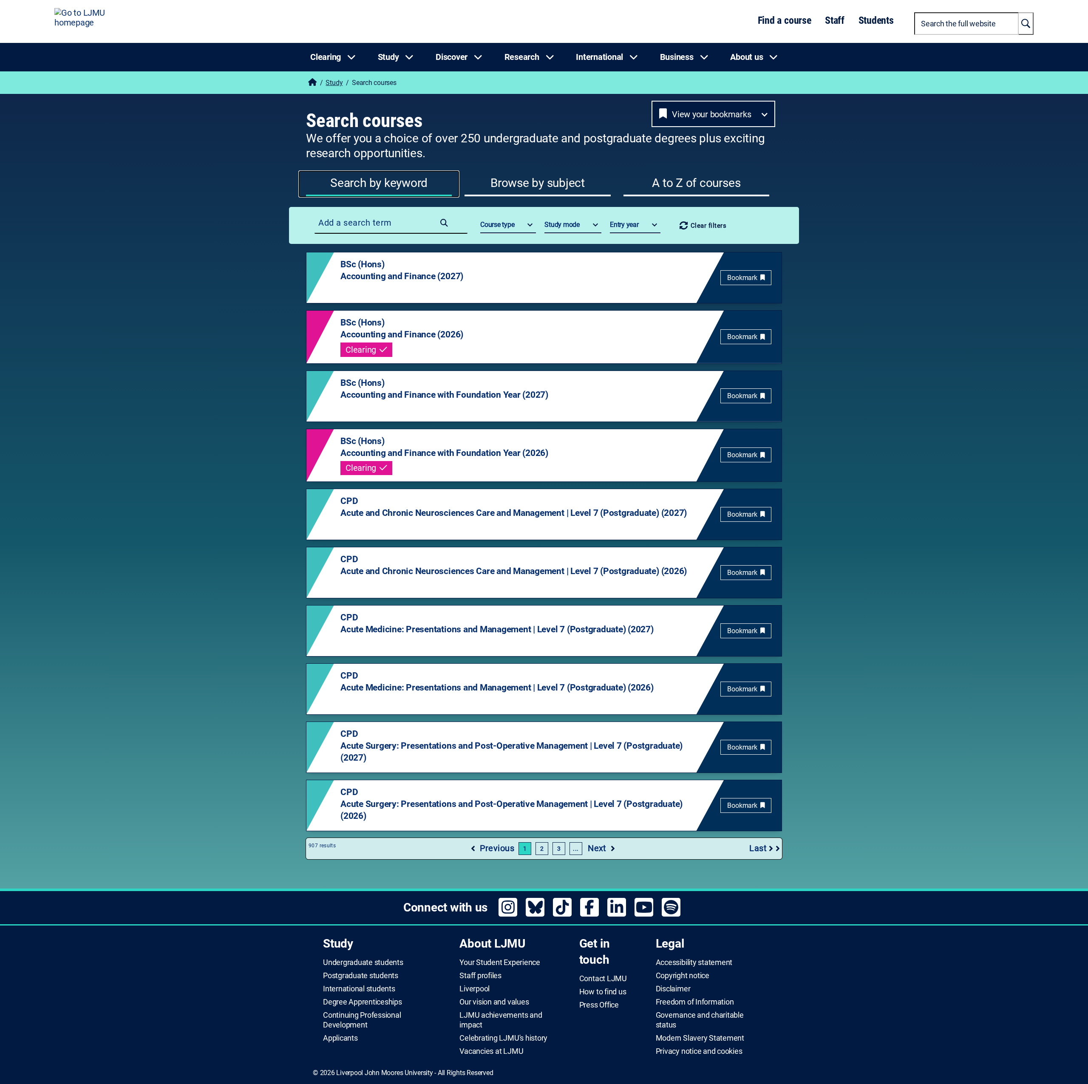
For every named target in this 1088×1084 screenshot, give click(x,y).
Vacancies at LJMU (491, 1051)
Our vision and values (494, 1002)
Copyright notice (682, 975)
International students (359, 989)
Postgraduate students (360, 975)
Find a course (784, 20)
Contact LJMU (603, 978)
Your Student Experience (499, 962)
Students (876, 20)
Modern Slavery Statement (700, 1038)
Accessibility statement (694, 962)
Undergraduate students (363, 962)
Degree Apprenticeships (362, 1002)
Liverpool (474, 989)
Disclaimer (673, 989)
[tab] (379, 184)
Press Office (599, 1005)
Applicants (340, 1038)
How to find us (602, 992)
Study (334, 83)
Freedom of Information (695, 1002)
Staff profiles (480, 975)
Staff (834, 20)
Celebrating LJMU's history (503, 1038)
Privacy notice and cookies (699, 1051)
